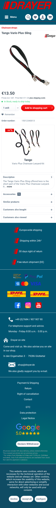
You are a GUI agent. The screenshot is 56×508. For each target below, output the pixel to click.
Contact (28, 399)
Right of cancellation (28, 394)
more (9, 186)
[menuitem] (10, 17)
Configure (41, 499)
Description (8, 177)
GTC (28, 407)
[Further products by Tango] (50, 35)
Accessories (11, 194)
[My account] (43, 17)
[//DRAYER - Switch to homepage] (27, 6)
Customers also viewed (14, 217)
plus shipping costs (37, 98)
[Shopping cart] (50, 17)
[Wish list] (35, 17)
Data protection (28, 412)
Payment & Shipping (28, 383)
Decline (14, 499)
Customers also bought (14, 209)
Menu (13, 16)
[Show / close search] (28, 17)
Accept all (27, 499)
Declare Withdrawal (28, 444)
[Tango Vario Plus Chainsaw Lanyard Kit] (28, 142)
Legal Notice (28, 418)
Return (28, 388)
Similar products (11, 202)
